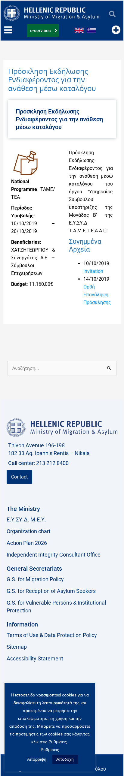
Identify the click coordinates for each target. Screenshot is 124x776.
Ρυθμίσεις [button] (50, 749)
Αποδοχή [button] (65, 759)
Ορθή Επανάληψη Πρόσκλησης (97, 294)
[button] (112, 14)
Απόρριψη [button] (36, 759)
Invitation (93, 271)
